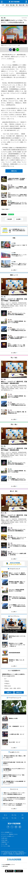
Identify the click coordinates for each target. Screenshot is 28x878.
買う (17, 5)
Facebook (8, 826)
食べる (7, 5)
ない (5, 678)
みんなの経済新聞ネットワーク (14, 860)
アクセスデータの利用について (8, 836)
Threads (19, 826)
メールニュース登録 (6, 846)
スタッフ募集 (4, 844)
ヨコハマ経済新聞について (7, 832)
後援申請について (5, 842)
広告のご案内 (4, 840)
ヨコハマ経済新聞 (14, 2)
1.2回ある (6, 681)
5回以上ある (7, 686)
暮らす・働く (21, 5)
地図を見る (14, 171)
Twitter (12, 826)
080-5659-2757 (11, 130)
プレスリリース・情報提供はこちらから (10, 834)
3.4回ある (6, 683)
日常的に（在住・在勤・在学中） (13, 688)
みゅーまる (5, 209)
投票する (9, 692)
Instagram (15, 826)
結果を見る (19, 692)
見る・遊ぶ (12, 5)
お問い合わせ (4, 838)
